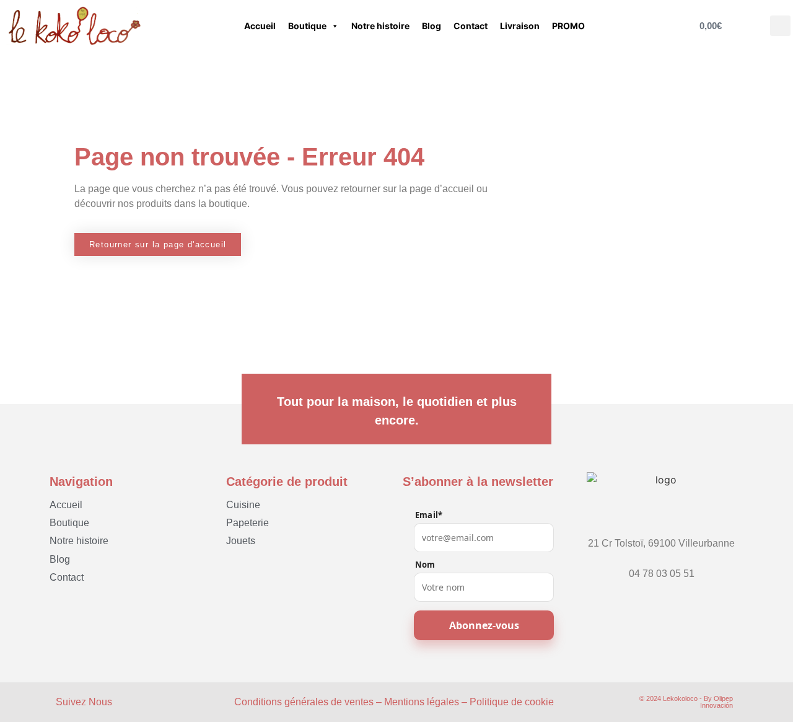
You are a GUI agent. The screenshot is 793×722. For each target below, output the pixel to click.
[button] (780, 25)
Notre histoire (380, 25)
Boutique (307, 25)
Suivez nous (84, 702)
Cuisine (243, 505)
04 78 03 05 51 (661, 573)
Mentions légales (421, 702)
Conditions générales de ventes (304, 702)
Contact (470, 25)
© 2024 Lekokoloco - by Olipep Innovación (686, 702)
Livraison (520, 25)
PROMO (568, 25)
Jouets (240, 540)
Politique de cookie (512, 702)
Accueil (260, 25)
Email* (428, 515)
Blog (431, 25)
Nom (425, 565)
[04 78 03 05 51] (661, 562)
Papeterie (247, 522)
